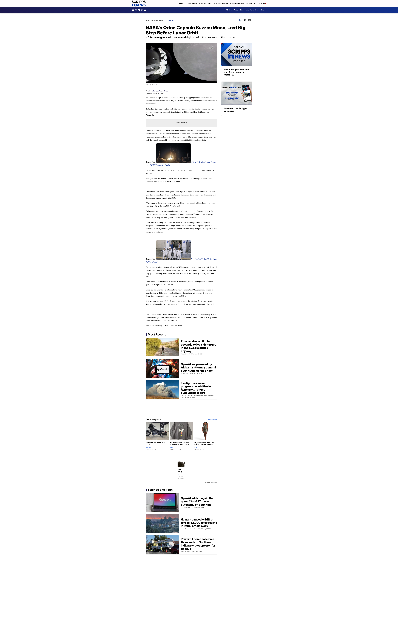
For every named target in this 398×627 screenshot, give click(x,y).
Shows (249, 4)
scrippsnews (133, 10)
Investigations (237, 4)
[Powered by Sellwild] (214, 482)
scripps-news (139, 10)
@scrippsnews (145, 10)
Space (171, 20)
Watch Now (259, 4)
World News (222, 4)
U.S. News (192, 4)
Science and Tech (155, 20)
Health (211, 4)
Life (241, 10)
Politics (203, 4)
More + (262, 10)
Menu (182, 3)
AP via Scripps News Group (158, 91)
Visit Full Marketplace (210, 419)
